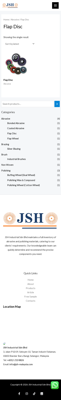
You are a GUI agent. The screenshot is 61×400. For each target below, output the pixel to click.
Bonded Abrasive (16, 123)
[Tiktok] (34, 393)
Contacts (30, 300)
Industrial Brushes (16, 159)
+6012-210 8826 (15, 360)
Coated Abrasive (15, 128)
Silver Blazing (13, 148)
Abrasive (5, 118)
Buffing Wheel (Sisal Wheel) (21, 175)
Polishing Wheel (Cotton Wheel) (23, 185)
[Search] (57, 104)
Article (30, 292)
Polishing (5, 170)
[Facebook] (19, 393)
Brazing (5, 144)
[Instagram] (26, 393)
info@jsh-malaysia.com (21, 364)
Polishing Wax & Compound (21, 180)
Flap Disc (12, 133)
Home (6, 19)
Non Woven (7, 164)
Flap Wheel (13, 138)
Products (30, 288)
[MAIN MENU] (55, 5)
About (30, 284)
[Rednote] (41, 393)
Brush (4, 154)
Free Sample (30, 296)
